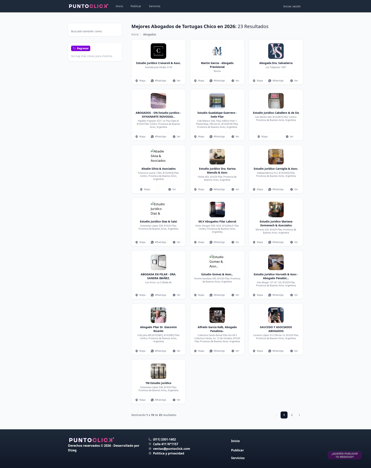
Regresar (83, 48)
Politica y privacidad (168, 453)
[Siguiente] (299, 415)
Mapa (142, 80)
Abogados (149, 34)
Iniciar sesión (292, 6)
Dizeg (72, 450)
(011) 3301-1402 (164, 439)
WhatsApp (160, 80)
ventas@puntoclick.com (171, 449)
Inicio (119, 6)
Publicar (136, 6)
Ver (178, 80)
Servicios (154, 6)
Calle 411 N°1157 (165, 444)
